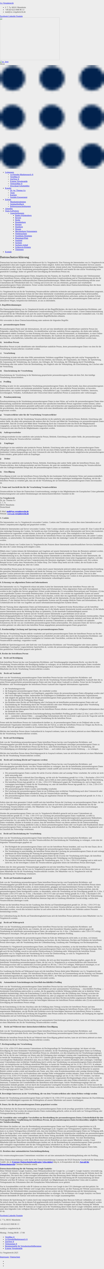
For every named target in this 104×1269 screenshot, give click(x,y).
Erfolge (8, 199)
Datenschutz (15, 1257)
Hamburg (19, 227)
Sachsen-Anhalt (21, 245)
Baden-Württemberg (23, 215)
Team (12, 193)
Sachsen (18, 243)
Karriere (13, 195)
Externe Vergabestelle (19, 181)
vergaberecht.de (22, 514)
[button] (52, 116)
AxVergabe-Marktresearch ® (21, 174)
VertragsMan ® (16, 184)
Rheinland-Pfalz (21, 238)
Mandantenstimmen (18, 202)
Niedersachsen (21, 234)
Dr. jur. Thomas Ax (18, 190)
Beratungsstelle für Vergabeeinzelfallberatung (23, 1246)
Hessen (18, 229)
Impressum (4, 1257)
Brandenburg (20, 222)
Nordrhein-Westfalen (23, 236)
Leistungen (9, 172)
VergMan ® (15, 177)
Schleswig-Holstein (23, 247)
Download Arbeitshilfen (19, 186)
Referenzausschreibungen (20, 206)
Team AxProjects (12, 211)
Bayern (18, 218)
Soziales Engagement (18, 197)
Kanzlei (8, 188)
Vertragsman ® (11, 1244)
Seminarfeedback (17, 204)
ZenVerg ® (14, 179)
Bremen (18, 224)
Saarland (18, 240)
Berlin (17, 220)
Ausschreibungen (17, 213)
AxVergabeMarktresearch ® (16, 1239)
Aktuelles (9, 209)
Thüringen (19, 249)
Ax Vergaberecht (7, 3)
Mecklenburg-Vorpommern (26, 231)
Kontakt (8, 252)
